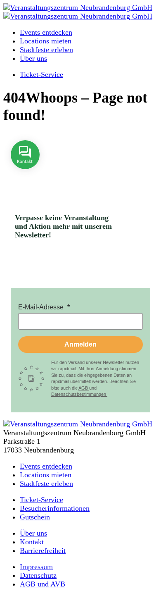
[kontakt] (25, 175)
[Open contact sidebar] (25, 175)
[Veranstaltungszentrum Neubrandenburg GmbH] (77, 7)
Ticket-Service (41, 74)
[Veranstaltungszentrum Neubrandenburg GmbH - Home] (77, 424)
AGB (83, 387)
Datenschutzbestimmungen (79, 394)
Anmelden (80, 344)
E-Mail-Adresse (41, 307)
